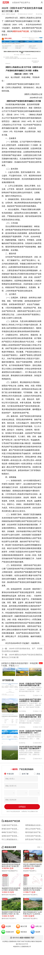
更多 (39, 847)
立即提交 (22, 806)
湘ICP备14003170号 (22, 944)
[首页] (6, 2)
